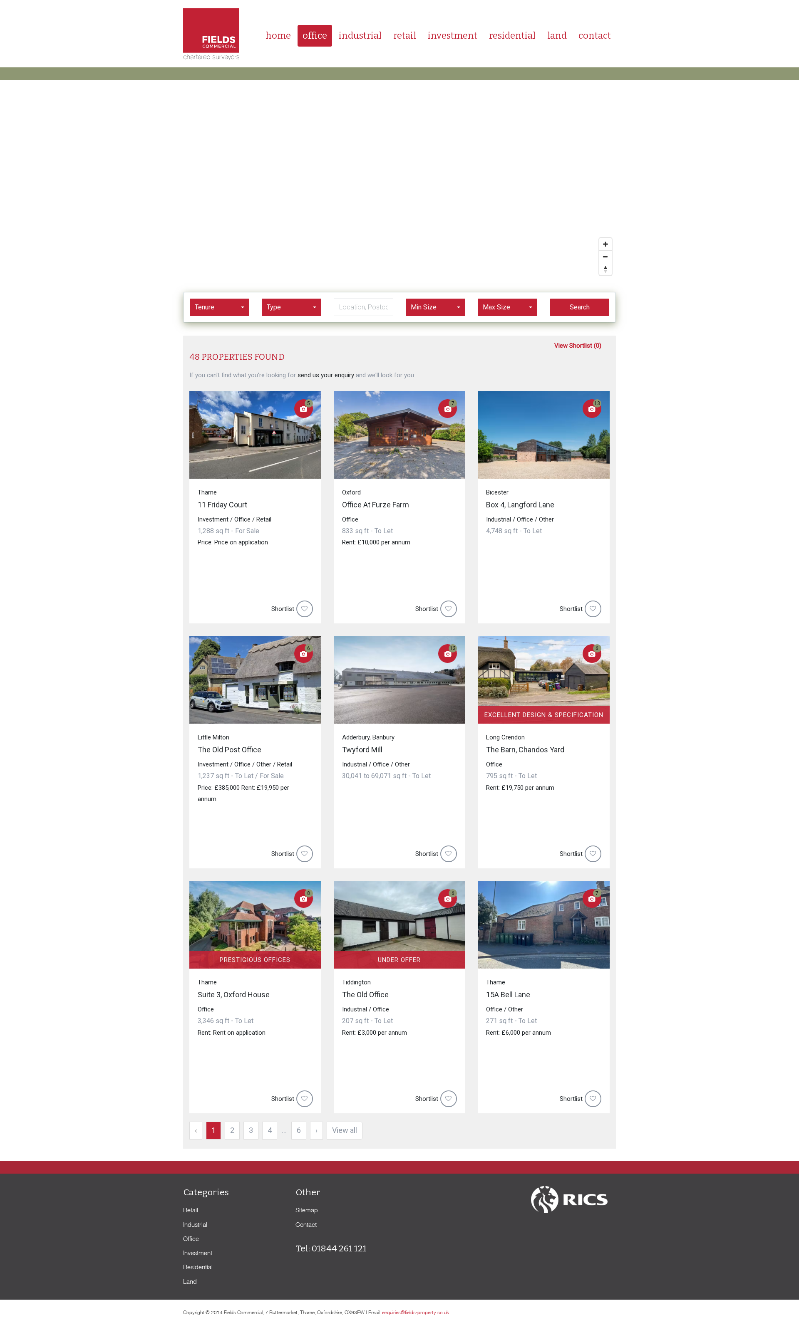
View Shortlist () (577, 345)
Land (557, 35)
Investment (452, 35)
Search (580, 307)
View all (344, 1130)
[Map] (399, 179)
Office (315, 35)
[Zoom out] (605, 256)
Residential (512, 35)
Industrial (360, 35)
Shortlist (282, 609)
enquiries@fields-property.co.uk (415, 1312)
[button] (219, 307)
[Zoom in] (605, 244)
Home (278, 35)
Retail (404, 35)
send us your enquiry (326, 375)
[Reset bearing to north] (605, 269)
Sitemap (306, 1210)
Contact (594, 35)
